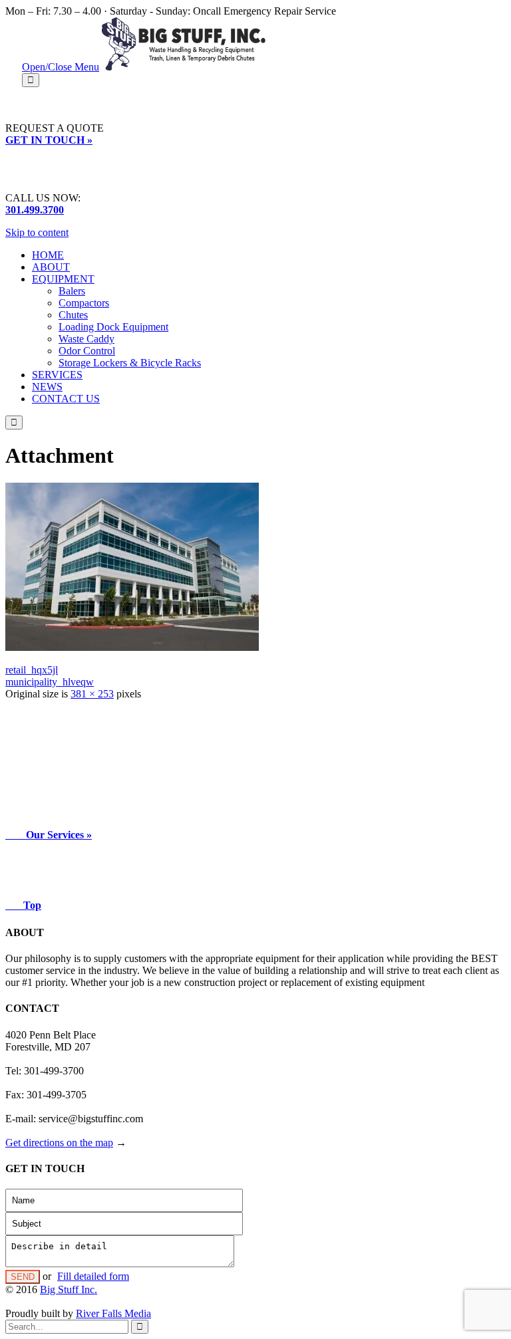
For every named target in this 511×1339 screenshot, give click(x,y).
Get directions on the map (59, 1142)
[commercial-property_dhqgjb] (132, 647)
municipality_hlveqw (49, 681)
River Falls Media (113, 1313)
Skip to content (37, 232)
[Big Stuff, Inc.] (183, 66)
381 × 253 (92, 693)
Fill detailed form (93, 1276)
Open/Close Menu (60, 66)
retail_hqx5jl (31, 669)
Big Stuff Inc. (68, 1289)
